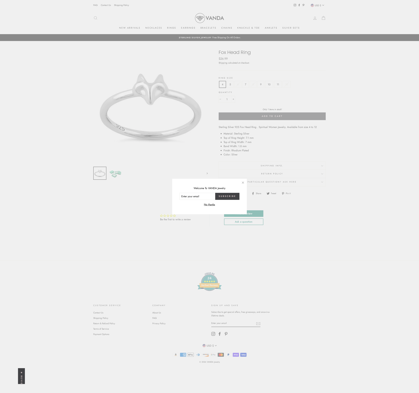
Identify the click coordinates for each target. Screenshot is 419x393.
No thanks (209, 204)
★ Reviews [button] (21, 381)
